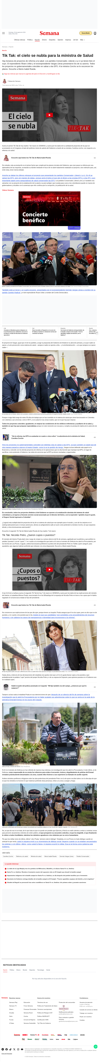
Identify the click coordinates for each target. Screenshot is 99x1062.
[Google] (3, 1049)
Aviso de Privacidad (9, 1053)
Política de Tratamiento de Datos (47, 1006)
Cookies (82, 1020)
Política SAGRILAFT (43, 1016)
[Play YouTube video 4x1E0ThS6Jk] (49, 115)
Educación (27, 1002)
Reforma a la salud (22, 856)
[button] (49, 115)
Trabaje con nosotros (86, 1013)
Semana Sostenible (30, 1023)
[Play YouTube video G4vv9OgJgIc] (49, 569)
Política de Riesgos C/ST (44, 1013)
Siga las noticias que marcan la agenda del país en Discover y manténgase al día (32, 74)
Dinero (11, 1009)
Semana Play (13, 1002)
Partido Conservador (83, 856)
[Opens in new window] (6, 1049)
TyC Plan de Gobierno (44, 1023)
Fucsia (11, 1020)
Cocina (26, 1016)
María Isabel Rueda (50, 856)
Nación (11, 47)
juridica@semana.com (66, 1014)
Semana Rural (28, 1013)
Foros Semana (28, 1006)
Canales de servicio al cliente (88, 1009)
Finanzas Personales (30, 1009)
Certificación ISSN (42, 1020)
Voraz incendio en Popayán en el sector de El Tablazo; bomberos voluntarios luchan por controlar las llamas (44, 331)
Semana (4, 47)
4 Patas (11, 1023)
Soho (10, 1016)
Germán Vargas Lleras (66, 856)
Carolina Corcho (8, 856)
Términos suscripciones (44, 1009)
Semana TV (13, 1006)
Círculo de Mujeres (29, 1020)
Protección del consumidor (67, 1002)
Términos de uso (42, 1002)
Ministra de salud (36, 856)
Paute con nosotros (86, 1016)
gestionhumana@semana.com (68, 1021)
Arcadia (11, 1013)
